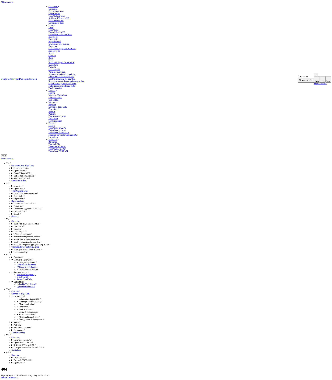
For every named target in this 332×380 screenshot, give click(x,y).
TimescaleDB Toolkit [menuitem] (57, 146)
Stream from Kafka (24, 279)
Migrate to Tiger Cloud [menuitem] (58, 95)
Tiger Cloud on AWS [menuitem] (57, 128)
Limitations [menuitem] (53, 137)
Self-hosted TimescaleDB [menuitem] (59, 18)
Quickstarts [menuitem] (53, 65)
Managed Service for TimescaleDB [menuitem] (63, 135)
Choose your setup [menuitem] (56, 11)
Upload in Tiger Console (27, 284)
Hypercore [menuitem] (53, 46)
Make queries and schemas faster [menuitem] (62, 86)
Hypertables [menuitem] (53, 39)
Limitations (16, 350)
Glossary (15, 216)
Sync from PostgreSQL (26, 274)
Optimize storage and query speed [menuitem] (62, 83)
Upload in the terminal (26, 286)
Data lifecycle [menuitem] (54, 51)
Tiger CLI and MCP (19, 191)
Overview (15, 221)
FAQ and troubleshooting (27, 267)
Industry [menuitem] (52, 111)
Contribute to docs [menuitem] (56, 23)
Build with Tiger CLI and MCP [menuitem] (61, 62)
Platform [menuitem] (52, 114)
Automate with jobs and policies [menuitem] (62, 74)
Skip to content (7, 2)
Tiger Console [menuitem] (54, 13)
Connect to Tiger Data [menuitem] (58, 107)
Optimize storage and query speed (25, 247)
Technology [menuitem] (53, 118)
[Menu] (4, 155)
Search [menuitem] (51, 53)
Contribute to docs (18, 181)
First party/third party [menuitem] (57, 116)
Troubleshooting (18, 332)
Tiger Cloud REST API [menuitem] (58, 151)
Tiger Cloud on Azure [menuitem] (57, 130)
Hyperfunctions (17, 201)
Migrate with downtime (26, 265)
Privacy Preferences (9, 378)
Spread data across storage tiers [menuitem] (61, 76)
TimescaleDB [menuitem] (54, 144)
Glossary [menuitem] (52, 55)
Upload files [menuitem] (53, 100)
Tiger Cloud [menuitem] (53, 30)
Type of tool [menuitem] (53, 109)
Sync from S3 (22, 277)
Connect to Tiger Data (20, 294)
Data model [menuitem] (53, 37)
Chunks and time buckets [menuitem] (59, 44)
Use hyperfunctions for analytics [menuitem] (62, 79)
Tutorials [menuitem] (52, 67)
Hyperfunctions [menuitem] (55, 41)
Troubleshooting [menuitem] (55, 88)
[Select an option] (316, 74)
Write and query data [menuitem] (57, 72)
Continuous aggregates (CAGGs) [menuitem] (62, 48)
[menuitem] (53, 9)
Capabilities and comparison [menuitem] (60, 34)
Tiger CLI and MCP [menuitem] (57, 16)
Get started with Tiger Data (22, 165)
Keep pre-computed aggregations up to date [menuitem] (66, 81)
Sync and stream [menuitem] (55, 97)
